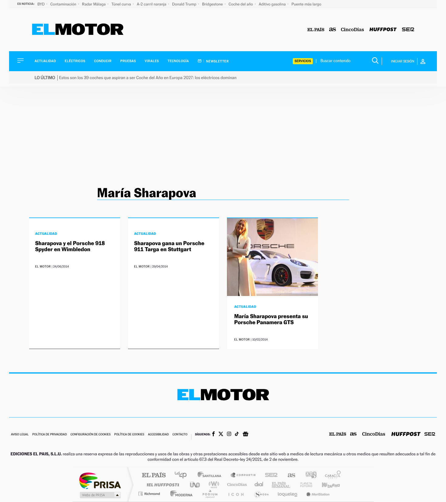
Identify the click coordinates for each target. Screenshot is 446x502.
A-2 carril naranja (152, 4)
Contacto (179, 434)
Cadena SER (269, 475)
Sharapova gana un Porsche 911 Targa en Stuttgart (169, 246)
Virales (152, 61)
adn (309, 475)
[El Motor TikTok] (237, 434)
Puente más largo (306, 4)
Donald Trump (184, 4)
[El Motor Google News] (245, 435)
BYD (41, 4)
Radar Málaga (94, 4)
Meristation (317, 493)
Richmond (150, 493)
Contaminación (63, 4)
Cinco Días (236, 484)
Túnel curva (121, 4)
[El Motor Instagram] (229, 434)
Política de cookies (129, 434)
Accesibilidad (158, 434)
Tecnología (178, 61)
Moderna (180, 493)
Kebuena (325, 484)
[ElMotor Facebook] (213, 434)
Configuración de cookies (90, 434)
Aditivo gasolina (273, 4)
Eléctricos (75, 61)
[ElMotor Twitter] (220, 434)
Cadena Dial (259, 484)
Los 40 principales (182, 475)
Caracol (331, 475)
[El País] (315, 30)
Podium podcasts (210, 493)
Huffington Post (162, 484)
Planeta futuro (303, 484)
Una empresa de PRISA (100, 480)
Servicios (303, 61)
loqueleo (288, 493)
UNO (195, 484)
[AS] (332, 30)
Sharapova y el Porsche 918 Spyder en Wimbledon (70, 246)
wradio (213, 484)
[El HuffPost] (383, 30)
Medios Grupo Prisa (99, 495)
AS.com (288, 475)
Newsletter (217, 61)
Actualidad (45, 61)
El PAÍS (154, 475)
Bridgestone (213, 4)
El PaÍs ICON (236, 493)
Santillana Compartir (243, 475)
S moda (261, 493)
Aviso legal (20, 434)
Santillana (211, 475)
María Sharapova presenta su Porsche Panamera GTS (271, 319)
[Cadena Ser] (408, 30)
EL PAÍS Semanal (281, 484)
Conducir (102, 61)
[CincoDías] (352, 30)
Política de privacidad (49, 434)
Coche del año (241, 4)
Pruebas (128, 61)
